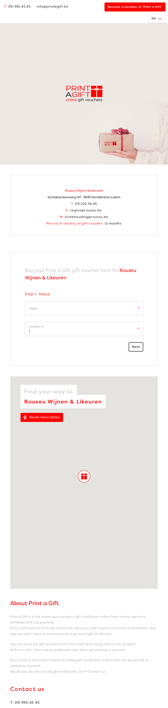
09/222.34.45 (84, 204)
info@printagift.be (52, 6)
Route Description (44, 417)
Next (136, 347)
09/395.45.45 (17, 6)
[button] (84, 476)
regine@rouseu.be (84, 210)
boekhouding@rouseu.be (84, 217)
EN (154, 18)
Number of (36, 326)
